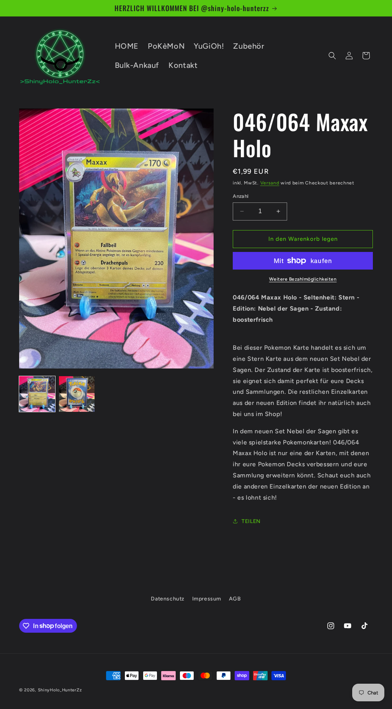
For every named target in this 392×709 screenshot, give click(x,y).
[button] (332, 55)
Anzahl (240, 196)
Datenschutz (168, 598)
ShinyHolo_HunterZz (60, 690)
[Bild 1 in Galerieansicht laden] (37, 394)
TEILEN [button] (251, 521)
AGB (235, 598)
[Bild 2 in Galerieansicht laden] (77, 394)
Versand (269, 183)
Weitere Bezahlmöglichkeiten (303, 279)
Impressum (206, 598)
